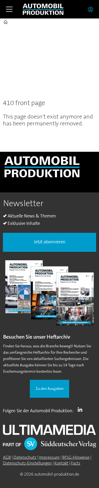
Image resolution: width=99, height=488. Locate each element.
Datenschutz (24, 457)
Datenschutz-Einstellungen (27, 463)
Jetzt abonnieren (49, 242)
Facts (75, 463)
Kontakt (61, 463)
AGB (7, 457)
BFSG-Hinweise (75, 457)
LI (81, 409)
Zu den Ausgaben (50, 388)
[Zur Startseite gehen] (43, 9)
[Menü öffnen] (9, 9)
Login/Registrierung (92, 9)
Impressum (49, 457)
